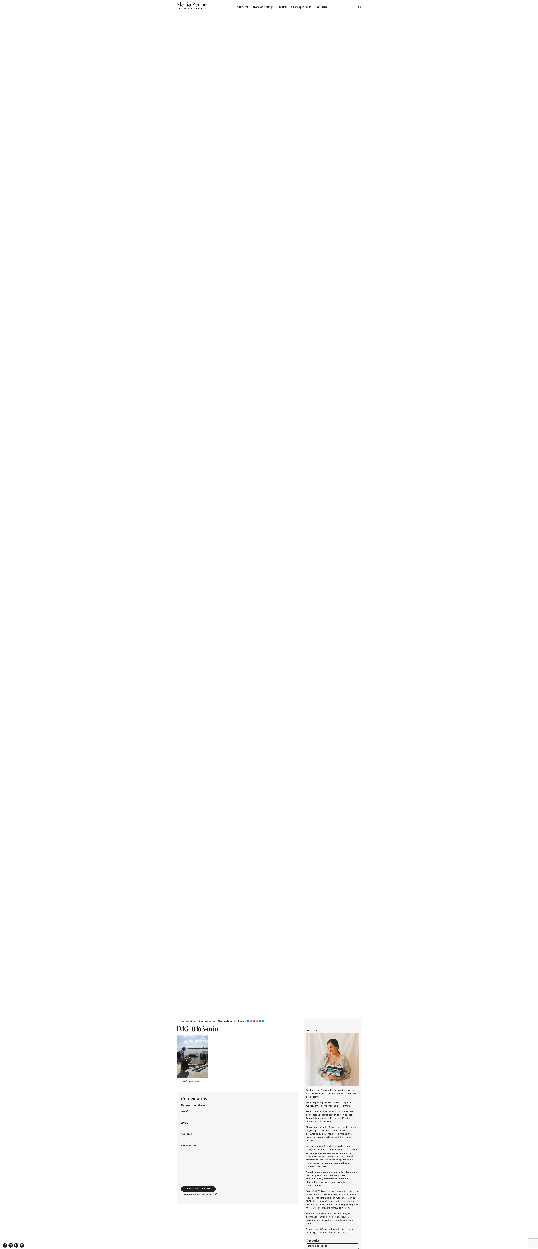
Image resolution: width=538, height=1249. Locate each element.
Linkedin (16, 1245)
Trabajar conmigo (263, 7)
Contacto (321, 7)
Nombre (186, 1111)
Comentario (188, 1145)
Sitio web (186, 1134)
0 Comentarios (206, 1021)
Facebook (5, 1245)
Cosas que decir (301, 7)
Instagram (11, 1245)
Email (184, 1122)
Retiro (283, 7)
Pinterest (22, 1245)
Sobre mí (242, 7)
